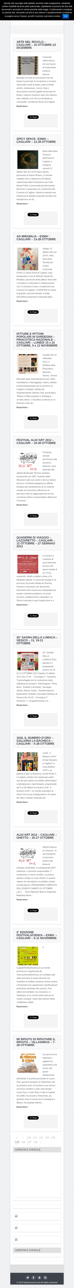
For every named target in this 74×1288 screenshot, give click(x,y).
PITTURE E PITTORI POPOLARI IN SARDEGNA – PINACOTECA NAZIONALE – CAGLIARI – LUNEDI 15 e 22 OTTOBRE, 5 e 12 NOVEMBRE (37, 339)
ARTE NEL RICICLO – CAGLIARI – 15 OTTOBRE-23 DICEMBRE (36, 44)
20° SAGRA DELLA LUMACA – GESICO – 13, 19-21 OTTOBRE (37, 640)
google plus (39, 1277)
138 (35, 1142)
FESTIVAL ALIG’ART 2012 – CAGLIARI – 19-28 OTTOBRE (36, 441)
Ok (65, 16)
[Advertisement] (41, 1176)
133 (47, 1137)
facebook (33, 1277)
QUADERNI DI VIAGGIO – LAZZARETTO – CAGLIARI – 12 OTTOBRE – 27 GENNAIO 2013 (36, 542)
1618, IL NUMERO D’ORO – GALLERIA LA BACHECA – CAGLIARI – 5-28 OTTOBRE (35, 740)
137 (29, 1142)
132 (41, 1137)
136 (23, 1142)
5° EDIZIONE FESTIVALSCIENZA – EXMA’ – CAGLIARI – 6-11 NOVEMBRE (37, 935)
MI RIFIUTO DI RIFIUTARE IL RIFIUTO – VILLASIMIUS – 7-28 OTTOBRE (36, 1042)
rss (45, 1277)
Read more (23, 106)
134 (53, 1137)
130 (29, 1137)
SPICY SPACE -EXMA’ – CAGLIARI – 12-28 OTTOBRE (36, 140)
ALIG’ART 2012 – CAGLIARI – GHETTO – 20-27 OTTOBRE (37, 836)
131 (35, 1137)
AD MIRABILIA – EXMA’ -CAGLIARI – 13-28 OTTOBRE (36, 238)
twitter (27, 1277)
